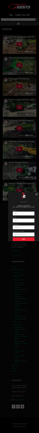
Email (15, 217)
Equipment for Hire (19, 231)
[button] (36, 194)
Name (15, 210)
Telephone (16, 224)
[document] (19, 216)
